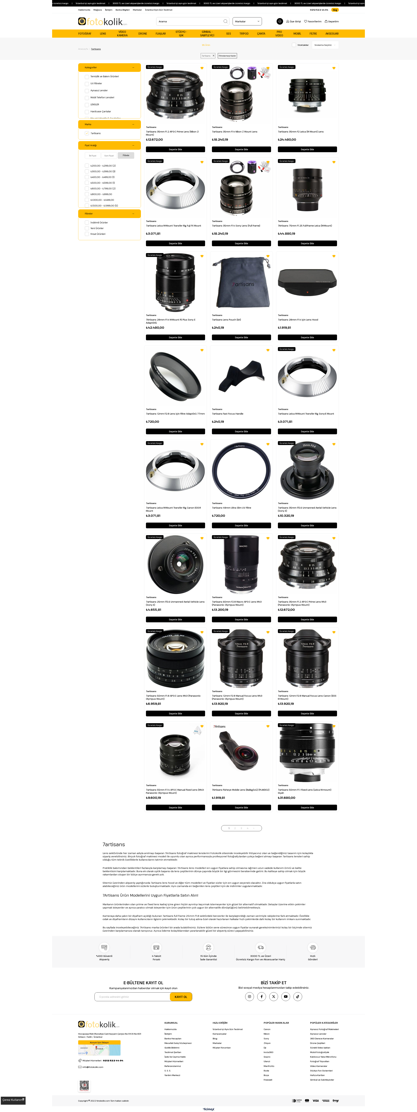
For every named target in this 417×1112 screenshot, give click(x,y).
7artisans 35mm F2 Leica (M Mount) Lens (301, 131)
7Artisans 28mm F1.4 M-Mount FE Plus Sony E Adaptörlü (170, 321)
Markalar (137, 9)
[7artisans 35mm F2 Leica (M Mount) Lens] (307, 94)
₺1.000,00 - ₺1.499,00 (102, 199)
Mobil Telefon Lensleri (102, 97)
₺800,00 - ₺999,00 (101, 194)
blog (335, 9)
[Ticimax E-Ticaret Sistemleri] (208, 1109)
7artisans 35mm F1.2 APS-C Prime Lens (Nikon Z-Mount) (172, 133)
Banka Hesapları (173, 1038)
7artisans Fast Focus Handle (227, 413)
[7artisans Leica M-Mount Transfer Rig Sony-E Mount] (307, 376)
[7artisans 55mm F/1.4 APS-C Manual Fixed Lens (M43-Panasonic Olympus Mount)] (175, 752)
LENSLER (95, 104)
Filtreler (89, 213)
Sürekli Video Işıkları (320, 1047)
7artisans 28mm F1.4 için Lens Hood (298, 319)
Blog (215, 1038)
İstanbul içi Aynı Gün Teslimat (228, 1029)
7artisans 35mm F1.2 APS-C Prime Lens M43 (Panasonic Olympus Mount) (302, 603)
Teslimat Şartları (173, 1052)
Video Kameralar (318, 1066)
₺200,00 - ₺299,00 (103, 165)
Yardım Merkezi (172, 1075)
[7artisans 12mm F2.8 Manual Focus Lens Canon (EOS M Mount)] (307, 658)
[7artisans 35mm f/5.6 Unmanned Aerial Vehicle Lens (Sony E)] (307, 470)
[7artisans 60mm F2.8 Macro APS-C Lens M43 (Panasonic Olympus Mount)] (241, 564)
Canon (267, 1029)
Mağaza (97, 9)
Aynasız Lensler (99, 90)
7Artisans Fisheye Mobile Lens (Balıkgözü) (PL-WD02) (240, 789)
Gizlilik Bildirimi (172, 1047)
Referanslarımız (173, 1066)
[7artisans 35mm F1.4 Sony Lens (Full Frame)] (241, 188)
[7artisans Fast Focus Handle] (241, 376)
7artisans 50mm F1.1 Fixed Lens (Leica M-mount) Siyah (304, 791)
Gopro (267, 1056)
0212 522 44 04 (319, 9)
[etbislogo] (84, 1086)
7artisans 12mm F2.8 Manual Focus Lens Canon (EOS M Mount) (307, 697)
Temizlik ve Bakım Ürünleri (105, 76)
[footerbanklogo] (315, 1100)
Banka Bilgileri (123, 9)
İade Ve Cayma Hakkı (175, 1056)
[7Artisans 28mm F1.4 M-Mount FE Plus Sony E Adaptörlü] (175, 282)
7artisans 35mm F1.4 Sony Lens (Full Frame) (236, 225)
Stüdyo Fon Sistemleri (321, 1070)
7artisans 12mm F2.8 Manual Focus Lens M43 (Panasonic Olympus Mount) (237, 697)
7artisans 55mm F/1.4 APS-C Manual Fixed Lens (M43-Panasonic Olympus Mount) (175, 791)
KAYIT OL (181, 997)
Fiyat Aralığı (91, 145)
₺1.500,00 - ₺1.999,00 (104, 205)
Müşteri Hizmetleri (174, 1061)
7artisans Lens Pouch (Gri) (226, 319)
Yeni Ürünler (97, 228)
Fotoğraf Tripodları (319, 1061)
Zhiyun (267, 1043)
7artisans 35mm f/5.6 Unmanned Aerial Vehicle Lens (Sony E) (307, 509)
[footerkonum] (99, 1048)
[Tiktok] (297, 996)
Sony (266, 1038)
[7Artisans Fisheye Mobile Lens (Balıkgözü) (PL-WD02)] (241, 752)
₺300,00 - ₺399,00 (103, 171)
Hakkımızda (84, 9)
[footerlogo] (98, 1024)
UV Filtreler (96, 83)
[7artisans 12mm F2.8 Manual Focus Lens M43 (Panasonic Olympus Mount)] (241, 658)
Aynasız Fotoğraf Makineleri (324, 1029)
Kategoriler (91, 67)
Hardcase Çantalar (101, 111)
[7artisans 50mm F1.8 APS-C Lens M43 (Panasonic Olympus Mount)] (175, 658)
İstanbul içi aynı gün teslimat (55, 3)
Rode (266, 1070)
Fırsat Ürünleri (98, 233)
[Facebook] (261, 996)
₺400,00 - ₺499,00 (103, 177)
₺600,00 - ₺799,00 (103, 188)
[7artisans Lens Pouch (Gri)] (241, 282)
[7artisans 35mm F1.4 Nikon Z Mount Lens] (241, 94)
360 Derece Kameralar (322, 1038)
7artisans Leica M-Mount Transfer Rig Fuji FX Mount (173, 225)
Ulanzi (267, 1061)
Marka (88, 124)
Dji (265, 1047)
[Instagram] (249, 996)
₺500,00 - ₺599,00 (103, 182)
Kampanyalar (220, 1033)
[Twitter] (273, 996)
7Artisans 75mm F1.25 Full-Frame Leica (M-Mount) (305, 225)
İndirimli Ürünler (99, 222)
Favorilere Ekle (202, 68)
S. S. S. (168, 1070)
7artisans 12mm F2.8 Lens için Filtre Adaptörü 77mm (175, 413)
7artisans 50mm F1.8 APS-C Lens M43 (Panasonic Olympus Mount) (173, 697)
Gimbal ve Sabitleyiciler (322, 1079)
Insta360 (268, 1052)
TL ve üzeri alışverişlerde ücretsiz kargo (285, 3)
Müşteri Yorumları (222, 1047)
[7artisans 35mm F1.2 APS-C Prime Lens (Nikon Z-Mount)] (175, 94)
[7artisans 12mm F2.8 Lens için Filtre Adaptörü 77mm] (175, 376)
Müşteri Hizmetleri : (103, 1060)
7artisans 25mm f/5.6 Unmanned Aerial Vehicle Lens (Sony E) (175, 603)
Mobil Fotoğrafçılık (319, 1052)
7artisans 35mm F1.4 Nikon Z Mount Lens (234, 131)
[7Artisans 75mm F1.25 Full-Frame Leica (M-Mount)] (307, 188)
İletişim (108, 9)
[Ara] (225, 21)
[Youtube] (285, 996)
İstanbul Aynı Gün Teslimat (158, 9)
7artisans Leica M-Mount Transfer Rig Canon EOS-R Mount (173, 509)
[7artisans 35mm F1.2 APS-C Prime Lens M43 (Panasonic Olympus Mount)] (307, 564)
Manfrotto (269, 1066)
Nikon (267, 1033)
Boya (266, 1075)
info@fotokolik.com (93, 1067)
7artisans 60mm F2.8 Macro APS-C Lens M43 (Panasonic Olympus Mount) (237, 603)
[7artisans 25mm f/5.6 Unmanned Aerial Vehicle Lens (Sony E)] (175, 564)
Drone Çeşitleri (317, 1043)
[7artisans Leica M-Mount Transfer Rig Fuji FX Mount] (175, 188)
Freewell (268, 1079)
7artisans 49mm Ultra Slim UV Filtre (231, 507)
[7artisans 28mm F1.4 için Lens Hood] (307, 282)
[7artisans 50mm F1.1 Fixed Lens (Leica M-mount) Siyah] (307, 752)
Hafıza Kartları (317, 1075)
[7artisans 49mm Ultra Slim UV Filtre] (241, 470)
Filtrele (126, 155)
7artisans (96, 133)
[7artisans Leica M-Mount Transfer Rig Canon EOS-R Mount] (175, 470)
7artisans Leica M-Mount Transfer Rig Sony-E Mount (306, 413)
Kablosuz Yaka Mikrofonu (323, 1056)
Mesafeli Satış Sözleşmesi (178, 1043)
